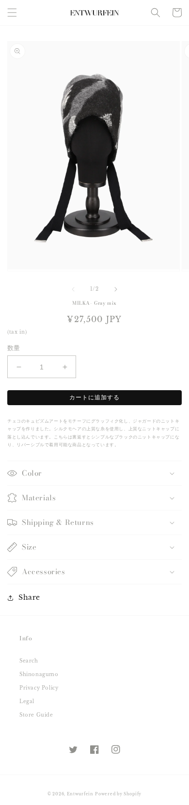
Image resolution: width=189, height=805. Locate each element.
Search (28, 661)
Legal (26, 701)
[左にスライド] (73, 289)
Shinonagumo (39, 674)
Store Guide (36, 715)
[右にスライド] (115, 289)
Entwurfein (80, 793)
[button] (12, 12)
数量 (13, 348)
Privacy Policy (38, 688)
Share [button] (29, 597)
